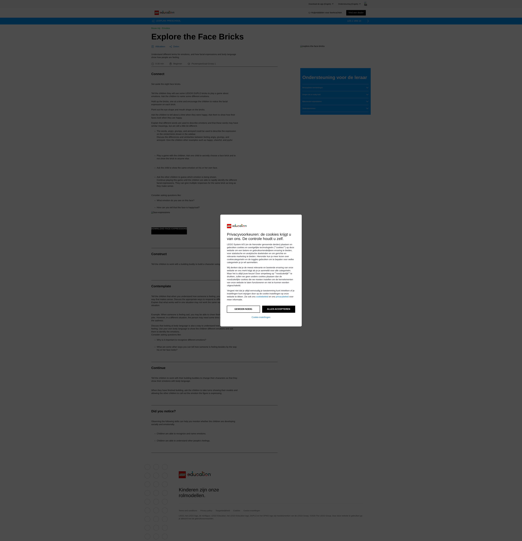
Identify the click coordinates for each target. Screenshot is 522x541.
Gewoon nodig (243, 309)
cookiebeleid (262, 297)
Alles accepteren (278, 309)
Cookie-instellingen (261, 317)
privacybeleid (282, 297)
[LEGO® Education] (237, 226)
